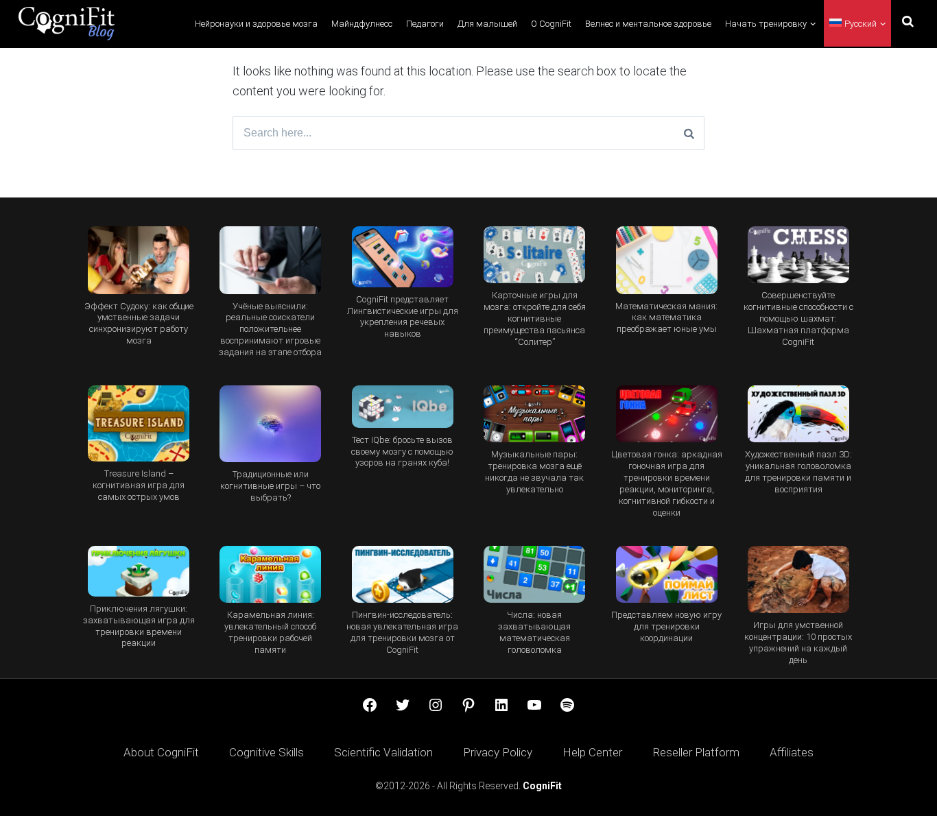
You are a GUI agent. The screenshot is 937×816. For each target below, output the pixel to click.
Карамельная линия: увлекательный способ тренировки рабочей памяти (270, 632)
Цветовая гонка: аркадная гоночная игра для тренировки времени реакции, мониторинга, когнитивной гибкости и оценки (666, 483)
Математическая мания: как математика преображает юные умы (666, 318)
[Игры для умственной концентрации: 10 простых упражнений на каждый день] (798, 580)
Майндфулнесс (361, 24)
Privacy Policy (497, 752)
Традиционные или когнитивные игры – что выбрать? (270, 486)
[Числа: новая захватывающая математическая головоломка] (534, 574)
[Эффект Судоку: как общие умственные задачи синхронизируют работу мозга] (138, 260)
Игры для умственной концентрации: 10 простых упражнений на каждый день (798, 642)
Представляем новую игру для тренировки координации (666, 626)
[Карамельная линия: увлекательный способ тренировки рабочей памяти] (270, 574)
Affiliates (792, 752)
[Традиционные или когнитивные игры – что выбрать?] (270, 423)
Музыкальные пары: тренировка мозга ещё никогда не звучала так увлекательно (534, 471)
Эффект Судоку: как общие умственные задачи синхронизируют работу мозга (138, 323)
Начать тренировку (766, 24)
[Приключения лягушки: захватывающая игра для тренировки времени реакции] (138, 571)
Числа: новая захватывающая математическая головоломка (534, 632)
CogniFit (542, 785)
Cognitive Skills (266, 752)
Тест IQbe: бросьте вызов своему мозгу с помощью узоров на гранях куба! (402, 451)
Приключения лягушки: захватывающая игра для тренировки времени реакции (139, 626)
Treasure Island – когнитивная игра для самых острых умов (139, 485)
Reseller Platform (695, 752)
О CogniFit (551, 24)
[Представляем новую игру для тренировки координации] (666, 574)
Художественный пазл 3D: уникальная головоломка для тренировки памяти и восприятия (798, 471)
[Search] (689, 133)
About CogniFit (161, 752)
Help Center (592, 752)
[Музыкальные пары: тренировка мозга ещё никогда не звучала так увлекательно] (534, 413)
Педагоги (425, 24)
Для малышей (487, 24)
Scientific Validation (383, 752)
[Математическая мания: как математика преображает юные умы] (666, 260)
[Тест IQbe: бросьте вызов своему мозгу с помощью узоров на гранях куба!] (402, 406)
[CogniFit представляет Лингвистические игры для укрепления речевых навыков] (402, 256)
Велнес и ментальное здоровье (648, 24)
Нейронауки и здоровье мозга (256, 24)
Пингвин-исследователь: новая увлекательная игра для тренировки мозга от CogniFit (402, 632)
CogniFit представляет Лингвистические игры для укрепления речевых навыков (402, 316)
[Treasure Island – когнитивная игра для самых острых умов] (138, 423)
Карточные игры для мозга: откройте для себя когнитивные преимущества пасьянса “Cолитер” (535, 318)
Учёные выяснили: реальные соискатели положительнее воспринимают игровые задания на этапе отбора (270, 329)
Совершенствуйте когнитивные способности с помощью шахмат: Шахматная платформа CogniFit (798, 318)
